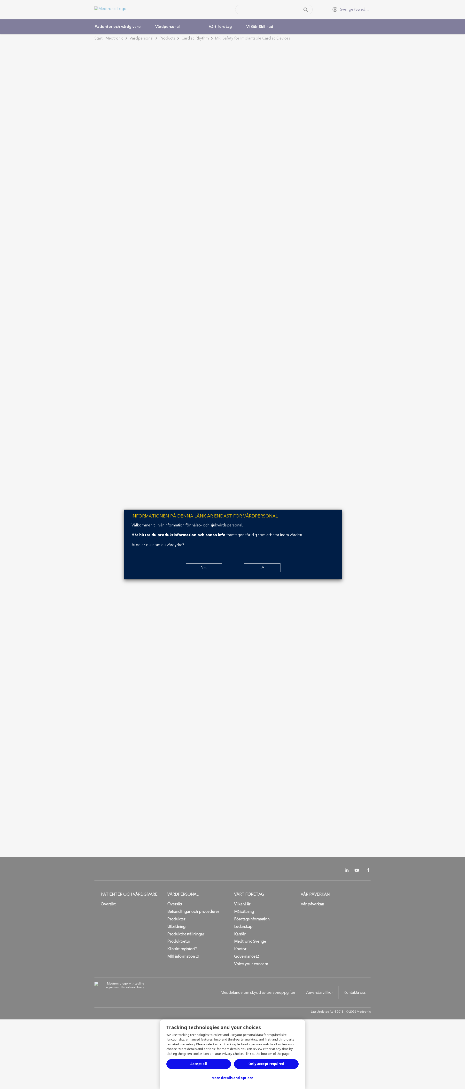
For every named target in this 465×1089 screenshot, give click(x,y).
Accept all (198, 1064)
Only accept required (266, 1064)
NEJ (204, 567)
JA (262, 567)
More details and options (233, 1078)
